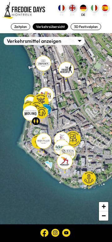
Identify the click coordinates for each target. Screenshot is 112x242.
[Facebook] (44, 233)
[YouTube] (66, 233)
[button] (43, 65)
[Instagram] (55, 233)
